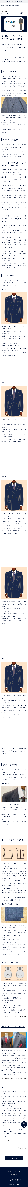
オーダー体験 (24, 1126)
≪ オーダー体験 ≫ (17, 1113)
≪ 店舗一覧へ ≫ (7, 1140)
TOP (2, 11)
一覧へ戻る (14, 1158)
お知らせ (7, 11)
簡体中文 (19, 1)
